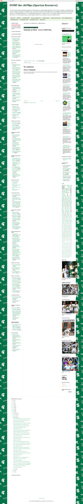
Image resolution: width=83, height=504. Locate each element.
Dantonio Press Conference (17, 454)
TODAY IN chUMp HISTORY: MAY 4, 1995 (66, 137)
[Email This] (39, 61)
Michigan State (68, 217)
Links (63, 213)
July (14, 470)
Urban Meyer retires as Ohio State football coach (16, 65)
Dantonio (63, 217)
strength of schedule (66, 257)
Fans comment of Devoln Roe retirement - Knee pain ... (22, 418)
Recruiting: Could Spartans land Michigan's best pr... (21, 448)
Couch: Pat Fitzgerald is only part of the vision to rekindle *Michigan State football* (16, 148)
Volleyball (63, 235)
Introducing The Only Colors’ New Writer (15, 115)
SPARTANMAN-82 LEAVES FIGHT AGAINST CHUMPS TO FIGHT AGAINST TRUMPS (67, 146)
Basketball (67, 188)
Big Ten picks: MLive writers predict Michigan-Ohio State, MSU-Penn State (16, 223)
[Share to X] (41, 61)
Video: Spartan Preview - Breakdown (19, 465)
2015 (13, 406)
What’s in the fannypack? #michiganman (16, 185)
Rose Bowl (70, 203)
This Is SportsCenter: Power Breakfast (15, 318)
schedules (70, 256)
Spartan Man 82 (67, 185)
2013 (13, 409)
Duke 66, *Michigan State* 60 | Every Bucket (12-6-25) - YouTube (16, 170)
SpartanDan (63, 234)
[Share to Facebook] (42, 61)
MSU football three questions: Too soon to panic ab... (22, 437)
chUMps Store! (42, 19)
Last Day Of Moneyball (16, 117)
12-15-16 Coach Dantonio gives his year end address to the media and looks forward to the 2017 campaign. (16, 326)
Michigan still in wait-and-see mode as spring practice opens (16, 281)
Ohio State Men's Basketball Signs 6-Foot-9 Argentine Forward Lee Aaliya (16, 235)
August (14, 469)
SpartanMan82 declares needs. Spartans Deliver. (21, 447)
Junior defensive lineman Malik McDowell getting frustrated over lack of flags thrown (16, 206)
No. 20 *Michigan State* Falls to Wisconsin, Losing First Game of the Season (16, 139)
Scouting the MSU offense (17, 467)
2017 (13, 403)
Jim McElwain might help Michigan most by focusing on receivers (16, 278)
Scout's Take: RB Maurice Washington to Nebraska (16, 288)
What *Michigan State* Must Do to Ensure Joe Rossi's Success (16, 135)
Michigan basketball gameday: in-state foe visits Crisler (15, 213)
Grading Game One (16, 455)
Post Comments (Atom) (32, 102)
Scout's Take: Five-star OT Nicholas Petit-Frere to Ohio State (16, 291)
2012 (13, 410)
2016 (13, 404)
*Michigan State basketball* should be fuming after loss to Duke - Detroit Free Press (16, 175)
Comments (65, 386)
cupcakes (70, 254)
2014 (13, 407)
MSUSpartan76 (65, 191)
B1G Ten (68, 201)
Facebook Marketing (41, 498)
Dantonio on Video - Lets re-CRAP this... (19, 458)
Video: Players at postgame (17, 460)
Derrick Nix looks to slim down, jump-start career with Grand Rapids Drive (16, 76)
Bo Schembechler (69, 223)
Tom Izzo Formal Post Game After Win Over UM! (16, 340)
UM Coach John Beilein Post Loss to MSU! (16, 349)
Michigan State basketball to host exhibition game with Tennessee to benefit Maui (16, 56)
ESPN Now (14, 307)
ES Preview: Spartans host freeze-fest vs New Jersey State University (16, 297)
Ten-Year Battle (69, 229)
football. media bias (65, 212)
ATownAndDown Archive (24, 19)
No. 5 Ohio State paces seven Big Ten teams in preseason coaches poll (16, 94)
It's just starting (67, 239)
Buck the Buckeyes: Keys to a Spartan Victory (20, 424)
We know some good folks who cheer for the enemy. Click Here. (67, 159)
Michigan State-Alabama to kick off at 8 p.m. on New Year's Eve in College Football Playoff (16, 80)
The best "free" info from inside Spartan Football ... (21, 420)
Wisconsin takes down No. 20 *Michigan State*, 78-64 (16, 152)
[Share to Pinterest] (43, 61)
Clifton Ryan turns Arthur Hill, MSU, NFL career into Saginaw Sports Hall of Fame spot (16, 72)
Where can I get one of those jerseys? (16, 190)
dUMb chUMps (69, 198)
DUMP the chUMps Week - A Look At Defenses (67, 85)
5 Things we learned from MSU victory (19, 427)
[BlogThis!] (40, 61)
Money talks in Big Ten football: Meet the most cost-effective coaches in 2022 (16, 39)
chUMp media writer (65, 254)
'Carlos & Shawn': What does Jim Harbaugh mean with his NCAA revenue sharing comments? (16, 51)
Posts (64, 384)
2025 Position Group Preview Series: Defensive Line (16, 110)
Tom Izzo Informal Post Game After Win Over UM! (16, 343)
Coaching (69, 216)
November (15, 414)
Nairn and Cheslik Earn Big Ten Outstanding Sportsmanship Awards (16, 268)
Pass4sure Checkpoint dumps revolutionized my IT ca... (67, 169)
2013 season (65, 200)
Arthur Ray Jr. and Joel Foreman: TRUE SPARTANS (21, 464)
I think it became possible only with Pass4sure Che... (67, 173)
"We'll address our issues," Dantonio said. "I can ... (21, 457)
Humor (69, 238)
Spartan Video (28, 62)
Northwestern (68, 228)
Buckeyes (66, 231)
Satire (69, 192)
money (67, 256)
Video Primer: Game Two (17, 450)
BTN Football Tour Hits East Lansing (16, 123)
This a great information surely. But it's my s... (67, 179)
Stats (66, 215)
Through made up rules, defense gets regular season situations (16, 198)
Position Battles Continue (17, 428)
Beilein (68, 189)
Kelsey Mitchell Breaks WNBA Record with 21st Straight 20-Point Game (16, 258)
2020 (13, 400)
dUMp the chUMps (69, 235)
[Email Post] (37, 60)
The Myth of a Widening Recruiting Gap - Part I (67, 93)
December (15, 413)
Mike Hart (63, 228)
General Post (65, 193)
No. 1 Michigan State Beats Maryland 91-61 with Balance (16, 272)
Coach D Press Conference (17, 435)
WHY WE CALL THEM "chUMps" (69, 102)
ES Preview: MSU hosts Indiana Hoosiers (16, 301)
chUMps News (68, 221)
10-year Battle (65, 230)
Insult (62, 239)
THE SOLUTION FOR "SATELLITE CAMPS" (66, 65)
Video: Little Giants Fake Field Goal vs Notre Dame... (22, 444)
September (15, 417)
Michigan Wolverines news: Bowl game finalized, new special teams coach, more (15, 144)
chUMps (63, 189)
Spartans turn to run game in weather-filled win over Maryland (16, 202)
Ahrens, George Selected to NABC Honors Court (16, 265)
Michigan (69, 227)
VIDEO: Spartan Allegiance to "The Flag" (69, 76)
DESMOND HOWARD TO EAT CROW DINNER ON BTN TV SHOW (67, 113)
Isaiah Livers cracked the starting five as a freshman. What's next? (16, 216)
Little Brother (66, 220)
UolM (66, 219)
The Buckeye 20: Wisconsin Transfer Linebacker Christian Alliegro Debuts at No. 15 (16, 245)
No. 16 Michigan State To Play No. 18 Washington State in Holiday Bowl (16, 127)
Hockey (66, 238)
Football (69, 186)
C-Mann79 (65, 224)
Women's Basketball (66, 190)
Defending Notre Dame (17, 440)
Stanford (69, 234)
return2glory (64, 194)
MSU (64, 199)
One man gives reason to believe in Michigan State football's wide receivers (16, 47)
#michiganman (14, 183)
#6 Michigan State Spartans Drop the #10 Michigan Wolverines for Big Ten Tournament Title (16, 336)
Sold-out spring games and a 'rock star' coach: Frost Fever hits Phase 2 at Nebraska (16, 285)
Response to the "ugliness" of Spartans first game (21, 461)
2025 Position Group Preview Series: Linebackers (15, 107)
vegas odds (65, 236)
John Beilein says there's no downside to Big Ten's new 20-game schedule (16, 219)
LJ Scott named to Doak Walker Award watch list (16, 195)
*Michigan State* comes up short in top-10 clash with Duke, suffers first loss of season (16, 159)
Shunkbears (63, 218)
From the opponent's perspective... (19, 421)
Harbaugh (64, 192)
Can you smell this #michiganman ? (15, 182)
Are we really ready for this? (17, 445)
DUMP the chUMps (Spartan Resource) (34, 5)
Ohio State (63, 229)
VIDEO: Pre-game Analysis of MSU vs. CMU (20, 431)
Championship (64, 216)
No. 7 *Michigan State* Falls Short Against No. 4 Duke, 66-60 (16, 167)
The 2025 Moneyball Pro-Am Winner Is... (16, 112)
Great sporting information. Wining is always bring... (67, 176)
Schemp (67, 225)
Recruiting (63, 202)
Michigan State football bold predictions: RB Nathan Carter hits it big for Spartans (16, 43)
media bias (64, 203)
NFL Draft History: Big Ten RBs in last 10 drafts (16, 100)
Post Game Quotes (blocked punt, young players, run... (22, 430)
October (14, 416)
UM (69, 215)
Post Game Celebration (17, 438)
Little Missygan (68, 233)
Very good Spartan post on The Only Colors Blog (21, 434)
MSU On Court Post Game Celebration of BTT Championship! (16, 346)
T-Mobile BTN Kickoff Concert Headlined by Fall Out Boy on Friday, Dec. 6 (16, 88)
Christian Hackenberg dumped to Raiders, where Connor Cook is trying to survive (16, 68)
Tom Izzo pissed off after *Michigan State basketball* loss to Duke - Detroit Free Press (16, 163)
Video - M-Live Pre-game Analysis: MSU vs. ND (21, 441)
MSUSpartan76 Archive (34, 19)
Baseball (67, 237)
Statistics (68, 202)
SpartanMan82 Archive (14, 19)
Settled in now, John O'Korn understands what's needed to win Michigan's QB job (16, 227)
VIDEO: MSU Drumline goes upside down (20, 451)
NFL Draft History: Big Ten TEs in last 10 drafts (16, 97)
